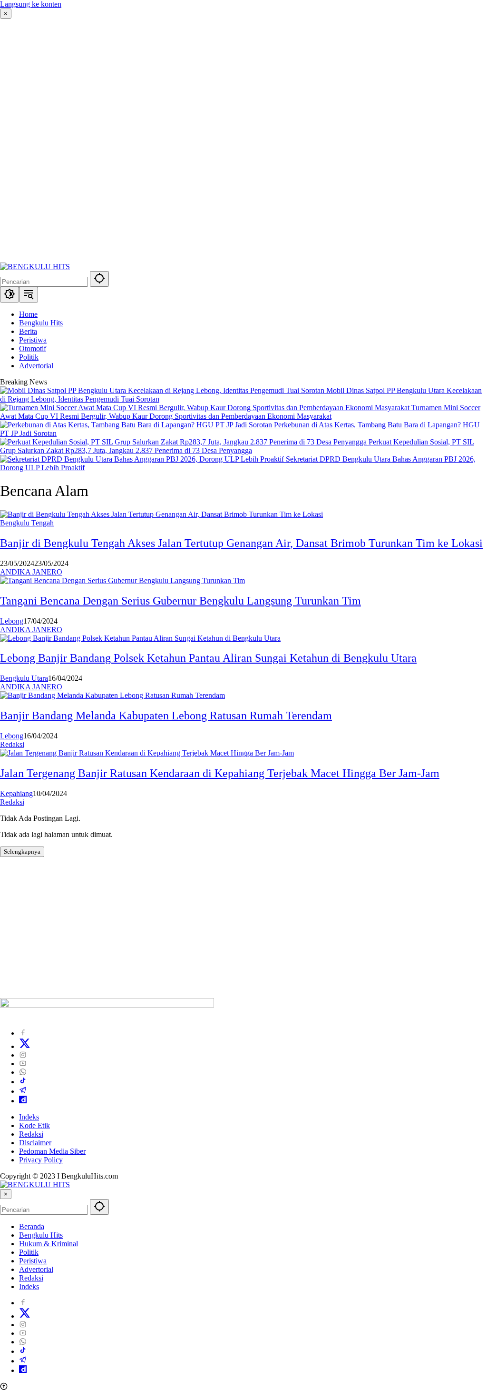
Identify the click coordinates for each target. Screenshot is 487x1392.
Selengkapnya (22, 851)
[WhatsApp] (23, 1072)
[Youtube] (23, 1063)
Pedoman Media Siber (52, 1151)
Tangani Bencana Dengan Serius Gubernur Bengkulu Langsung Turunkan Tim (180, 601)
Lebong (11, 621)
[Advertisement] (243, 140)
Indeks (29, 1117)
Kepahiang (16, 793)
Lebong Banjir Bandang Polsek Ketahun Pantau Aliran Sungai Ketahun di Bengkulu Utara (208, 658)
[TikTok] (23, 1082)
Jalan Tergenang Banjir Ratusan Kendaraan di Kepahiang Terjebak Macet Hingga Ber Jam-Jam (219, 773)
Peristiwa (33, 1261)
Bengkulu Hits (41, 1235)
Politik (29, 1252)
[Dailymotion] (23, 1101)
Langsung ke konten (30, 4)
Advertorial (36, 1269)
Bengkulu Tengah (27, 523)
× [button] (6, 1194)
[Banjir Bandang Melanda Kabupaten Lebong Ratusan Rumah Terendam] (112, 695)
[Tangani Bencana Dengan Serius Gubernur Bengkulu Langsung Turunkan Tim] (122, 580)
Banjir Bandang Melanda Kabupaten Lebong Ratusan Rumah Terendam (166, 715)
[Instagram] (23, 1055)
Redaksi (12, 744)
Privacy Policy (41, 1160)
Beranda (31, 1226)
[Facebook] (23, 1033)
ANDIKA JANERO (31, 572)
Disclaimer (35, 1143)
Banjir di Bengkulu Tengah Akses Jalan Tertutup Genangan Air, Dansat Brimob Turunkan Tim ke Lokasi (241, 543)
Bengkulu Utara (24, 678)
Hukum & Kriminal (48, 1244)
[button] (99, 279)
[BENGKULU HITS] (35, 266)
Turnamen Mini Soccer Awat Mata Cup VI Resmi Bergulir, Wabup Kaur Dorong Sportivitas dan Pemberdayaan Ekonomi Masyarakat (240, 411)
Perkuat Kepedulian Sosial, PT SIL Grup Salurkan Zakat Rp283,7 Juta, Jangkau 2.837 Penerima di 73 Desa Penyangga (237, 446)
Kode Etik (34, 1125)
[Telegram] (23, 1091)
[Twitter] (24, 1046)
